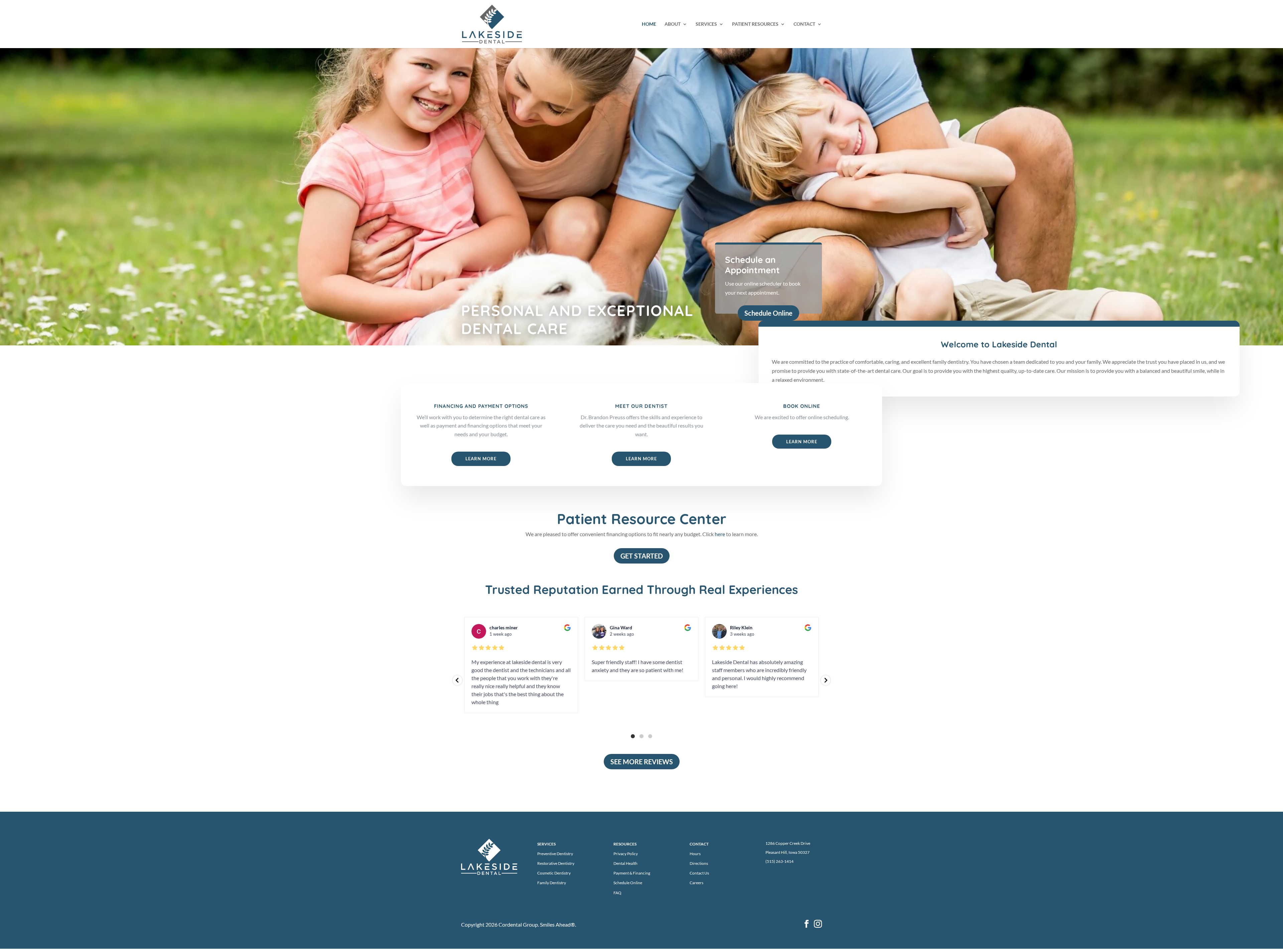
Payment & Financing (631, 873)
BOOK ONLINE (801, 406)
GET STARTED (641, 556)
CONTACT (804, 24)
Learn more (801, 441)
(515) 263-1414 (779, 861)
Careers (696, 882)
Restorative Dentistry (555, 863)
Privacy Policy (625, 853)
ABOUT (673, 24)
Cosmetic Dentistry (554, 873)
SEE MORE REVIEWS (641, 762)
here (720, 534)
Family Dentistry (551, 882)
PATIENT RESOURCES (755, 24)
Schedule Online (768, 313)
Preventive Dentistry (555, 853)
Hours (695, 853)
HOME (649, 24)
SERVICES (706, 24)
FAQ (617, 892)
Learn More (480, 458)
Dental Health (625, 863)
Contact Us (699, 873)
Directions (699, 863)
